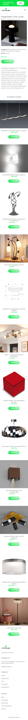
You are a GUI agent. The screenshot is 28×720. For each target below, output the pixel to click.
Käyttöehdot (4, 703)
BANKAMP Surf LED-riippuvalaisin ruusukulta (14, 130)
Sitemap (3, 708)
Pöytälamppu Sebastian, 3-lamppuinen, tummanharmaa (14, 219)
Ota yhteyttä (4, 700)
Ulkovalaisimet (5, 687)
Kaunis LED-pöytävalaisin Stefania (14, 265)
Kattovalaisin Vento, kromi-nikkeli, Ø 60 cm (14, 446)
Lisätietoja (7, 61)
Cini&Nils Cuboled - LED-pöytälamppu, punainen (14, 401)
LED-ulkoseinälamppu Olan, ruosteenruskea (14, 491)
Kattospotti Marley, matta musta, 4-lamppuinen (14, 537)
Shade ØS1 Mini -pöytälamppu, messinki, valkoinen (14, 309)
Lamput (3, 675)
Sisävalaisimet (12, 49)
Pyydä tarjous (20, 3)
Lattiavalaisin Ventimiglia (14, 628)
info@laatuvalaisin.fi (6, 666)
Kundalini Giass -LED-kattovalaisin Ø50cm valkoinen (14, 583)
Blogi (2, 697)
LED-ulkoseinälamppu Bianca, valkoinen (14, 175)
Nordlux (3, 51)
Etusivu (3, 19)
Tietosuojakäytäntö (6, 706)
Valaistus (17, 51)
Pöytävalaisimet (10, 51)
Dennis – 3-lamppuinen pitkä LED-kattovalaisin (14, 355)
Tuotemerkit (19, 49)
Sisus (24, 49)
